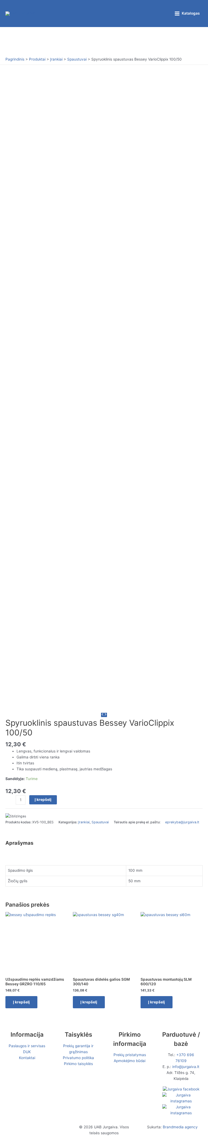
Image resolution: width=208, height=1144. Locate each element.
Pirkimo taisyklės (78, 1064)
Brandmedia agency (180, 1127)
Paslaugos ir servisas (27, 1046)
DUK (27, 1052)
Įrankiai (84, 822)
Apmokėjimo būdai (129, 1061)
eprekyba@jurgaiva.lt (182, 822)
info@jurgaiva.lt (185, 1067)
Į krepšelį (43, 799)
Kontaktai (27, 1058)
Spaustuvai (100, 822)
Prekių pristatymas (129, 1055)
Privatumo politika (78, 1058)
